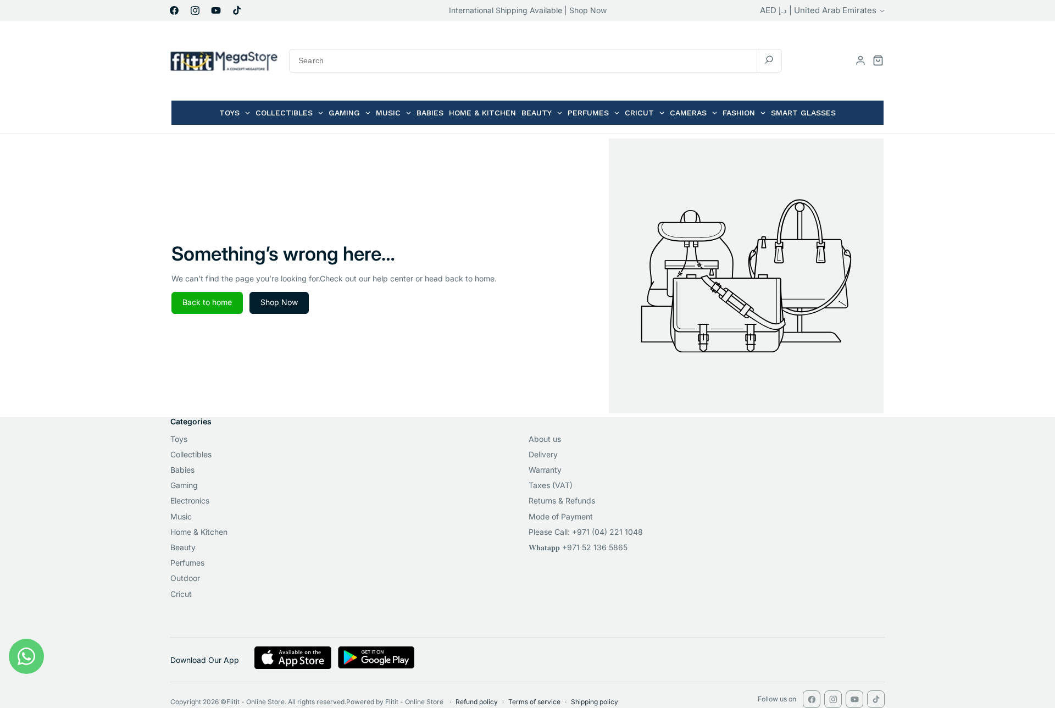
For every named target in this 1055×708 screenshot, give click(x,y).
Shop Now (279, 302)
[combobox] (535, 61)
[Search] (769, 60)
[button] (878, 60)
